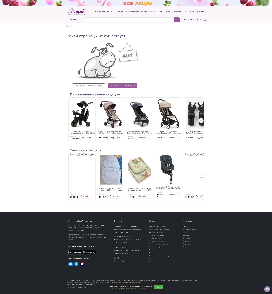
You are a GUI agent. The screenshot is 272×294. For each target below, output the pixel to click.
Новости (144, 11)
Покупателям (189, 11)
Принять (159, 287)
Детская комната (155, 232)
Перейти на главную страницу (88, 86)
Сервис (168, 11)
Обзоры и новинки (132, 11)
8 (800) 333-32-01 (102, 12)
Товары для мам (155, 238)
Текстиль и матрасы (156, 235)
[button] (203, 19)
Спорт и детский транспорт (159, 256)
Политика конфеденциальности (81, 284)
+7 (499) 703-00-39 (121, 232)
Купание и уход (154, 247)
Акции (120, 11)
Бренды (152, 11)
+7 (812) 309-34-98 (121, 253)
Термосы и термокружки (158, 244)
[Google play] (89, 252)
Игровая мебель (155, 259)
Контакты (200, 11)
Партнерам (176, 11)
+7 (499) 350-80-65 (121, 243)
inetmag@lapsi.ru (120, 261)
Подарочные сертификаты (159, 262)
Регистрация (195, 19)
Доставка (159, 11)
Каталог (72, 20)
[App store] (75, 252)
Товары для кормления (157, 241)
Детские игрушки (155, 253)
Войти (186, 19)
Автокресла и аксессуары (159, 229)
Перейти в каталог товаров (122, 86)
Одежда (152, 250)
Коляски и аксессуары (157, 226)
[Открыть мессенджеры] (267, 289)
